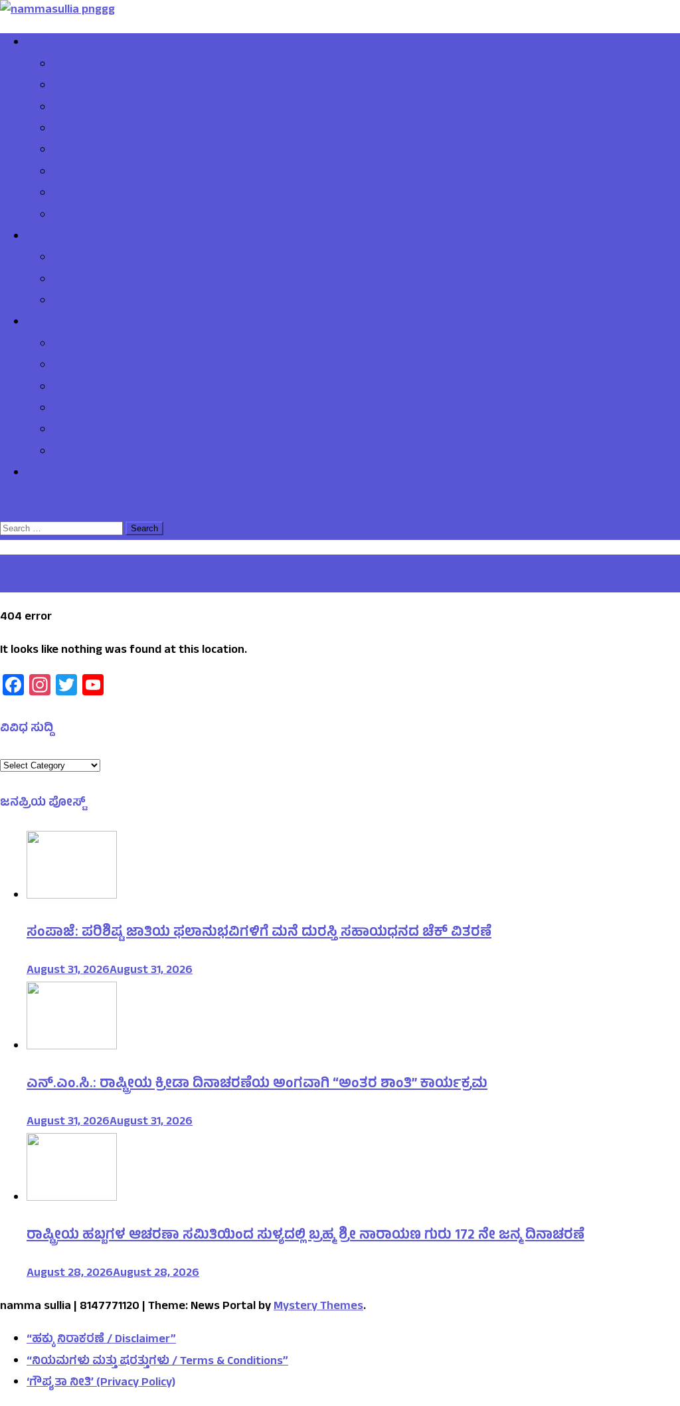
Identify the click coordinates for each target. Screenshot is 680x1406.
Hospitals (78, 345)
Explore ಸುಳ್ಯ (60, 238)
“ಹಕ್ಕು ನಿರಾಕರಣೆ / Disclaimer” (101, 1340)
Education (79, 367)
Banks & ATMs (90, 388)
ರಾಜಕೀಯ (79, 87)
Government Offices (106, 410)
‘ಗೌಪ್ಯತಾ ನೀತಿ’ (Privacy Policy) (101, 1383)
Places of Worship (100, 453)
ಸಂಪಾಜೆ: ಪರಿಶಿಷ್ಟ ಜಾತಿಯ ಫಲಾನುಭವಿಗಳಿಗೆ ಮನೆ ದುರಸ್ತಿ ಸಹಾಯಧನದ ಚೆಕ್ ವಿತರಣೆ (259, 933)
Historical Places (96, 302)
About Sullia (84, 259)
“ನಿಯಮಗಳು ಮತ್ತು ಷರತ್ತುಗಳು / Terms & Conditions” (157, 1362)
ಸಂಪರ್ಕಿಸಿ (51, 474)
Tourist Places (90, 281)
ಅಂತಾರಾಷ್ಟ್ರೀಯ (90, 216)
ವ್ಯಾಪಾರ (73, 130)
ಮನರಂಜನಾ (83, 173)
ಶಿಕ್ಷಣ (65, 151)
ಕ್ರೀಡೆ (65, 109)
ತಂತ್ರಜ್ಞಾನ (76, 195)
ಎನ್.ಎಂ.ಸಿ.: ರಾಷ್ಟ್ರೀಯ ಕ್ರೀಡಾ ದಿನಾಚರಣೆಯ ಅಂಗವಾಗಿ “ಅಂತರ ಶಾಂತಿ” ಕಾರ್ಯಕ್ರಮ (257, 1085)
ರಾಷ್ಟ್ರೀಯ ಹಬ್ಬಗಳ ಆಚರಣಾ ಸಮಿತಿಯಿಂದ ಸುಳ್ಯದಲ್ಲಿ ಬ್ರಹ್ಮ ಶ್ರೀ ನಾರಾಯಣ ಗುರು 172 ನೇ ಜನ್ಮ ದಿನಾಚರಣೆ (305, 1236)
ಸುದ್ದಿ (38, 44)
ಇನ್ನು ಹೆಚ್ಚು (52, 323)
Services (75, 431)
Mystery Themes (318, 1307)
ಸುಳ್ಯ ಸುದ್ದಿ (77, 66)
